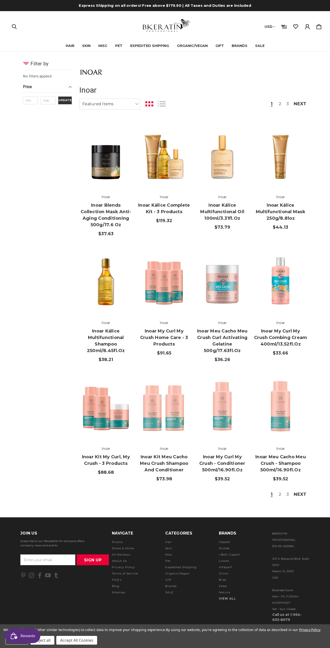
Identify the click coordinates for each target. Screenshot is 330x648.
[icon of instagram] (32, 575)
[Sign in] (307, 26)
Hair (70, 45)
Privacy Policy (123, 567)
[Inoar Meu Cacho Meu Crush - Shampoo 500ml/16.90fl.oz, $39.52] (280, 406)
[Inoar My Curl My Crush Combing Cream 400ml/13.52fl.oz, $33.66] (280, 280)
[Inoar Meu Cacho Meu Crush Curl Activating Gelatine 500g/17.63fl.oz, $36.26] (222, 280)
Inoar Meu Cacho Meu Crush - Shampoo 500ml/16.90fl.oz (280, 463)
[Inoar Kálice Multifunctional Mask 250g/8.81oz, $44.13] (280, 154)
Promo (117, 542)
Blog (115, 586)
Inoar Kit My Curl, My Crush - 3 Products (106, 460)
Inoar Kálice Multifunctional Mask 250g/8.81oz (280, 212)
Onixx (223, 573)
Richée (224, 548)
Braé (222, 579)
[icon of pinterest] (23, 575)
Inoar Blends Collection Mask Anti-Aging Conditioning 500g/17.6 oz (106, 215)
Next (300, 104)
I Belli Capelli (229, 554)
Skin (86, 45)
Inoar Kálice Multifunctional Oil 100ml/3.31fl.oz (222, 212)
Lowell (224, 561)
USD (269, 26)
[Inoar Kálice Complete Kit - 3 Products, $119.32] (164, 154)
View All (227, 598)
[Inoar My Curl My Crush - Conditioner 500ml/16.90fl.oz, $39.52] (222, 406)
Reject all (42, 640)
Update (65, 100)
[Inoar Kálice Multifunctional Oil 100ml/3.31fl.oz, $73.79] (222, 154)
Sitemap (118, 592)
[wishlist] (295, 26)
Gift (219, 45)
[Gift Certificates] (284, 26)
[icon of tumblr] (56, 575)
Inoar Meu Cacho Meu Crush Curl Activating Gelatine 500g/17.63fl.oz (222, 340)
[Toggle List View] (161, 103)
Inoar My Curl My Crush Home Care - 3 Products (164, 337)
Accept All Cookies (76, 640)
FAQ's (117, 579)
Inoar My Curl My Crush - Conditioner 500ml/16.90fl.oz (222, 463)
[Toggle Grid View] (149, 103)
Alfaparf (225, 567)
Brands (239, 45)
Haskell (224, 542)
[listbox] (109, 104)
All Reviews (121, 554)
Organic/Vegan (192, 45)
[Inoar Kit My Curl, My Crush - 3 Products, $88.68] (105, 406)
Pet (118, 45)
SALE (260, 45)
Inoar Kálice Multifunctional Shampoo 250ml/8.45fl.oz (106, 340)
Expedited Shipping (149, 45)
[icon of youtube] (48, 575)
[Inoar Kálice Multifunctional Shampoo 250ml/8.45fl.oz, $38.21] (105, 280)
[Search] (14, 26)
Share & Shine (123, 548)
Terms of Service (125, 573)
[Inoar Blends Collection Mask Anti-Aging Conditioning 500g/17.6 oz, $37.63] (105, 154)
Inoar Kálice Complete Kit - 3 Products (164, 208)
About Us (119, 561)
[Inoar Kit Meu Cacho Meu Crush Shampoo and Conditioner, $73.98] (164, 406)
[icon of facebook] (40, 575)
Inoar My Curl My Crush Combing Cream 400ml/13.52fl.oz (280, 337)
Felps (223, 586)
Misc (103, 45)
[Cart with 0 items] (319, 26)
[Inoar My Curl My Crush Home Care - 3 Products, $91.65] (164, 280)
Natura (224, 592)
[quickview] (123, 156)
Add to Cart (106, 175)
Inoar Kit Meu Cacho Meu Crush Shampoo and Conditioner (164, 463)
